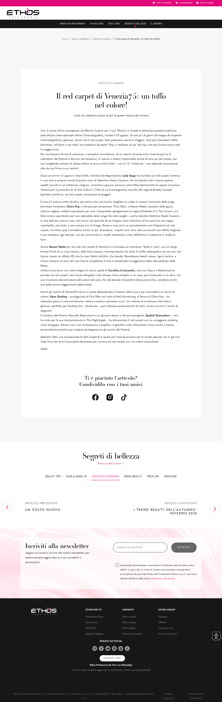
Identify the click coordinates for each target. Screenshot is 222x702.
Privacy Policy (129, 628)
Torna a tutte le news (110, 463)
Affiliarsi (162, 622)
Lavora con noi (165, 628)
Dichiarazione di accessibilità (195, 696)
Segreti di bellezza (135, 24)
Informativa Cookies (132, 634)
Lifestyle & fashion (102, 39)
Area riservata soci (167, 634)
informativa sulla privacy (163, 578)
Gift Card (114, 24)
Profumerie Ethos (94, 617)
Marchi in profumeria (72, 24)
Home (65, 39)
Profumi (153, 476)
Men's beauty (133, 476)
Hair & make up (76, 476)
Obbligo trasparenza (168, 696)
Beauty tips (53, 476)
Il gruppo (156, 24)
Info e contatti (129, 617)
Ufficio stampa (129, 622)
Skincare (170, 476)
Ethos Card (97, 24)
